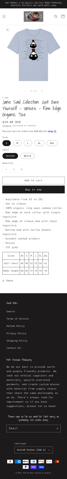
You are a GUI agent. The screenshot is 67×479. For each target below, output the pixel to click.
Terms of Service (18, 318)
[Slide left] (25, 91)
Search (11, 311)
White (27, 156)
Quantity (7, 163)
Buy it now (33, 189)
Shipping (6, 125)
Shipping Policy (17, 340)
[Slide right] (41, 91)
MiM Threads (28, 473)
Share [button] (9, 280)
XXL (52, 143)
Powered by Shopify (42, 473)
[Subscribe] (56, 428)
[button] (4, 16)
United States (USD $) (31, 450)
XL (39, 143)
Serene (10, 156)
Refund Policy (16, 326)
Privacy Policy (16, 333)
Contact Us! (14, 348)
